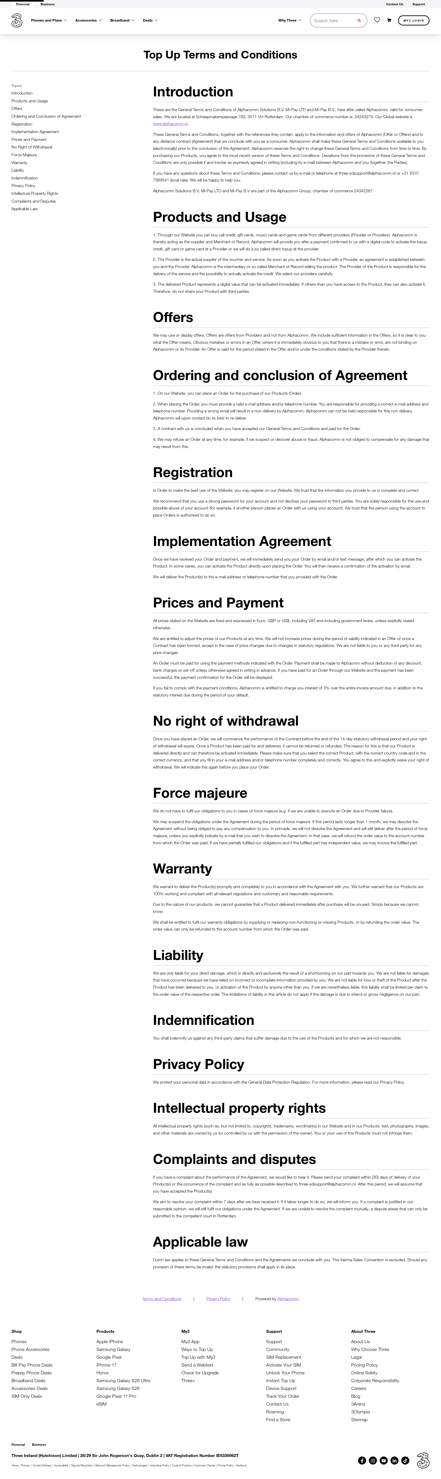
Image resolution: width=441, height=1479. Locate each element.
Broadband (120, 20)
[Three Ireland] (16, 20)
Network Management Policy (113, 1465)
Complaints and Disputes (33, 201)
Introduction (22, 92)
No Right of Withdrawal (31, 146)
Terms (15, 1465)
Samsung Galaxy (113, 1349)
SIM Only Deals (26, 1396)
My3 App (190, 1341)
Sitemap (359, 1419)
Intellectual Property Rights (34, 193)
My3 (414, 20)
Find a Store (278, 1419)
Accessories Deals (29, 1388)
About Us (360, 1341)
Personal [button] (23, 4)
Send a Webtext (197, 1364)
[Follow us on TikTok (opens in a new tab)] (405, 1461)
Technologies (139, 1465)
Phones (19, 1341)
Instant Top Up (280, 1380)
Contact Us (277, 1403)
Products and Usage (29, 100)
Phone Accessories (30, 1349)
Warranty (19, 162)
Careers (358, 1388)
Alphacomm (288, 1298)
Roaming (275, 1411)
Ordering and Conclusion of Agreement (46, 116)
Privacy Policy (23, 185)
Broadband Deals (28, 1380)
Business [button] (48, 4)
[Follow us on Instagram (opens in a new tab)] (373, 1461)
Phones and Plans (46, 20)
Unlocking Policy (159, 1465)
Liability (17, 170)
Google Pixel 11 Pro (116, 1396)
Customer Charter (204, 1465)
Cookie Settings (42, 1465)
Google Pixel (109, 1357)
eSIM (101, 1403)
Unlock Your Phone (285, 1372)
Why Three (287, 20)
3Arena (358, 1403)
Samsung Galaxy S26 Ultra (123, 1380)
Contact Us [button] (394, 4)
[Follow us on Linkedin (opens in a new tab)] (394, 1461)
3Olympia (360, 1411)
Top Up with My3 (198, 1357)
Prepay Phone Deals (31, 1372)
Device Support (281, 1388)
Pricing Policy (364, 1364)
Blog (355, 1396)
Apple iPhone (109, 1341)
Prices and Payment (29, 139)
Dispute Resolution (82, 1465)
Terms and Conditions (161, 1298)
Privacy (25, 1465)
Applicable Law (24, 208)
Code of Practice (182, 1465)
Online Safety (364, 1372)
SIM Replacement (283, 1357)
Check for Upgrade (200, 1372)
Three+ (188, 1380)
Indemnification (24, 177)
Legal (356, 1357)
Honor (102, 1372)
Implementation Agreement (35, 131)
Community (277, 1349)
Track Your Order (282, 1396)
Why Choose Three (370, 1349)
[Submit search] (359, 20)
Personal (18, 1444)
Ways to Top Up (197, 1349)
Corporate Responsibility (375, 1380)
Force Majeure (24, 154)
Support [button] (419, 4)
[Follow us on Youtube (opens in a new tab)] (384, 1461)
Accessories (86, 20)
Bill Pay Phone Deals (32, 1364)
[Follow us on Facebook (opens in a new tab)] (362, 1461)
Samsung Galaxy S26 (118, 1388)
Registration (21, 123)
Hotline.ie (241, 1465)
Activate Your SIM (283, 1364)
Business (39, 1444)
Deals (148, 20)
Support (274, 1341)
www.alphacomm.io (170, 123)
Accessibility (61, 1465)
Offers (16, 108)
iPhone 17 (106, 1364)
